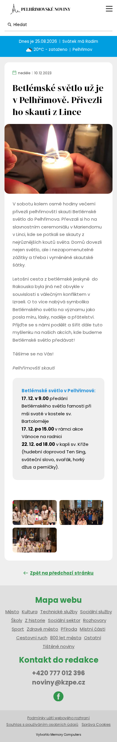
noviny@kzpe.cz (58, 682)
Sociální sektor (64, 620)
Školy (16, 620)
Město (12, 611)
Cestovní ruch (31, 638)
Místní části (92, 629)
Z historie (35, 620)
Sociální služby (96, 611)
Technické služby (58, 611)
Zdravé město (42, 629)
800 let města (65, 638)
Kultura (30, 611)
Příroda (69, 629)
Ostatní (92, 638)
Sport (18, 629)
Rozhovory (94, 620)
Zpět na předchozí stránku (62, 573)
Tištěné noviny (58, 646)
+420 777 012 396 (58, 673)
